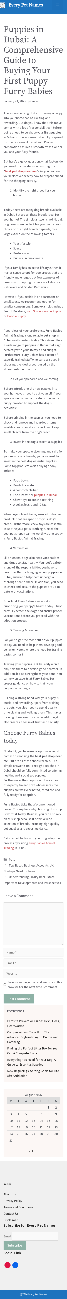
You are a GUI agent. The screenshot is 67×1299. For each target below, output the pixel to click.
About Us (10, 1194)
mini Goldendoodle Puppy (43, 311)
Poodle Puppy (16, 316)
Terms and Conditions (18, 1207)
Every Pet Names (26, 5)
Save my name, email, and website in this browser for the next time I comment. (35, 984)
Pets (12, 859)
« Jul (32, 1151)
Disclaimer (11, 1220)
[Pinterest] (7, 1264)
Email (7, 1236)
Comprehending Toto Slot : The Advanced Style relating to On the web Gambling (32, 1037)
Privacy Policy (13, 1201)
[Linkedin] (15, 1264)
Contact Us (11, 1213)
